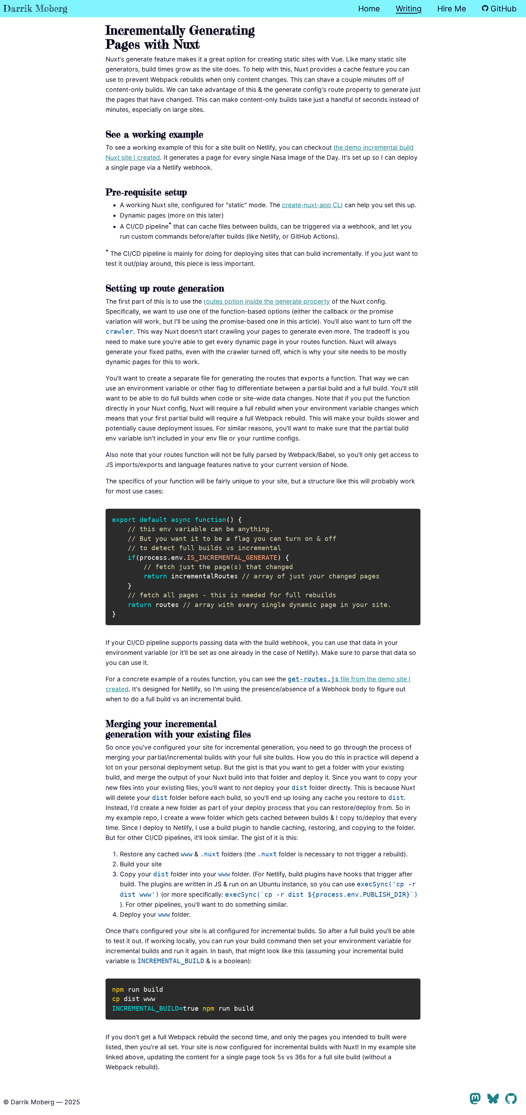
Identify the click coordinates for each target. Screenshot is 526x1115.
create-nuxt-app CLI (312, 205)
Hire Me (451, 8)
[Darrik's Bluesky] (493, 1100)
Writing (409, 8)
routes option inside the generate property (267, 301)
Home (369, 8)
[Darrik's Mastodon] (475, 1100)
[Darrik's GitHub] (511, 1100)
